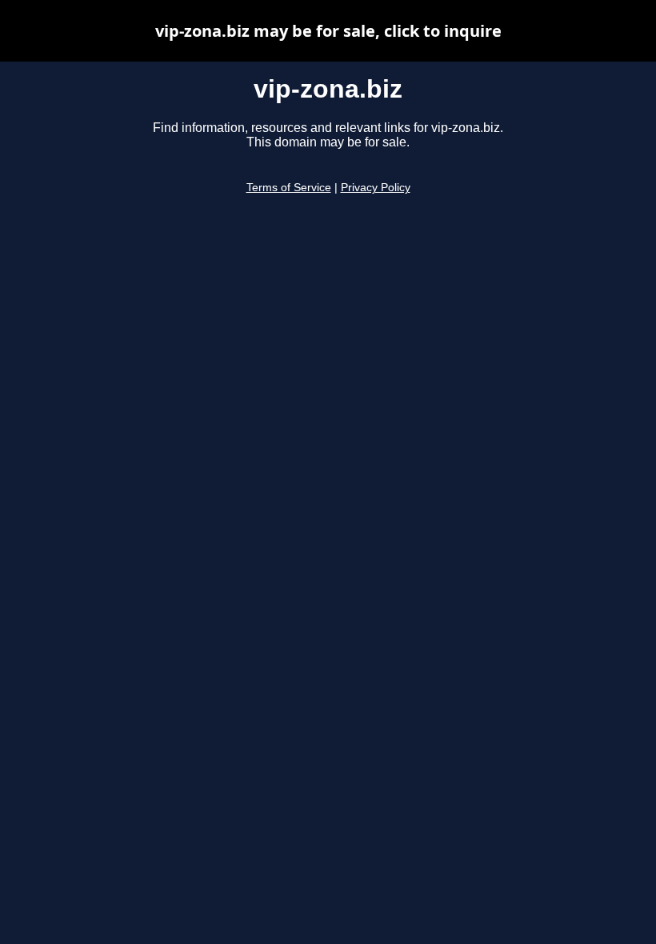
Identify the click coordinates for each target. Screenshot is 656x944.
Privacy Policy (375, 188)
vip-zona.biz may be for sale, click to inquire (328, 31)
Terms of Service (288, 188)
